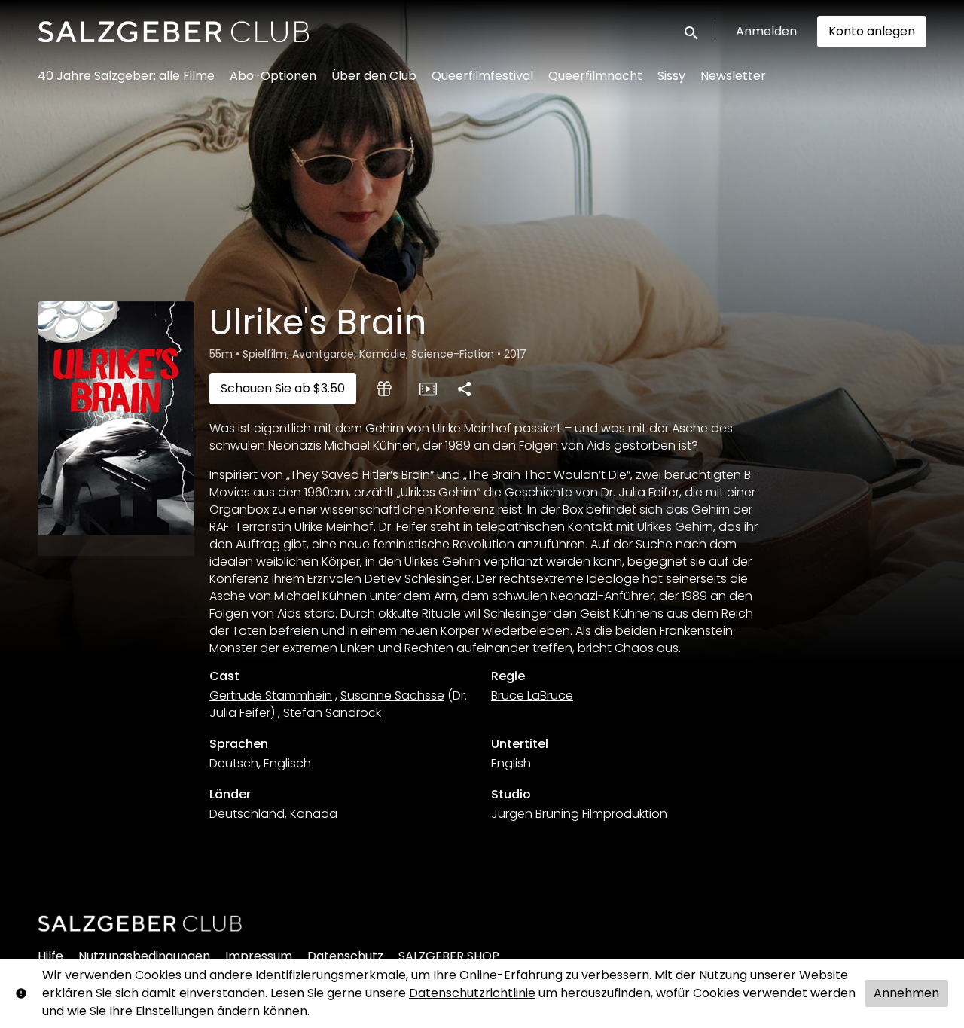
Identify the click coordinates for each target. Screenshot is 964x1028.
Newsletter (733, 75)
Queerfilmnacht (595, 75)
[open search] (692, 31)
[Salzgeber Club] (140, 923)
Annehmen (906, 993)
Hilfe (50, 956)
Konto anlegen (871, 31)
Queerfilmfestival (482, 75)
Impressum (258, 956)
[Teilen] (464, 388)
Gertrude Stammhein (270, 695)
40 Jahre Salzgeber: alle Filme (126, 75)
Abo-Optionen (273, 75)
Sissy (671, 75)
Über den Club (373, 75)
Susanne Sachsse (392, 695)
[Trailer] (428, 388)
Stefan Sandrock (332, 712)
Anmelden (766, 31)
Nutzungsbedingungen (144, 956)
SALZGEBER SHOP (448, 956)
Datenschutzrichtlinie (472, 993)
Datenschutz (345, 956)
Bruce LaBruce (532, 695)
